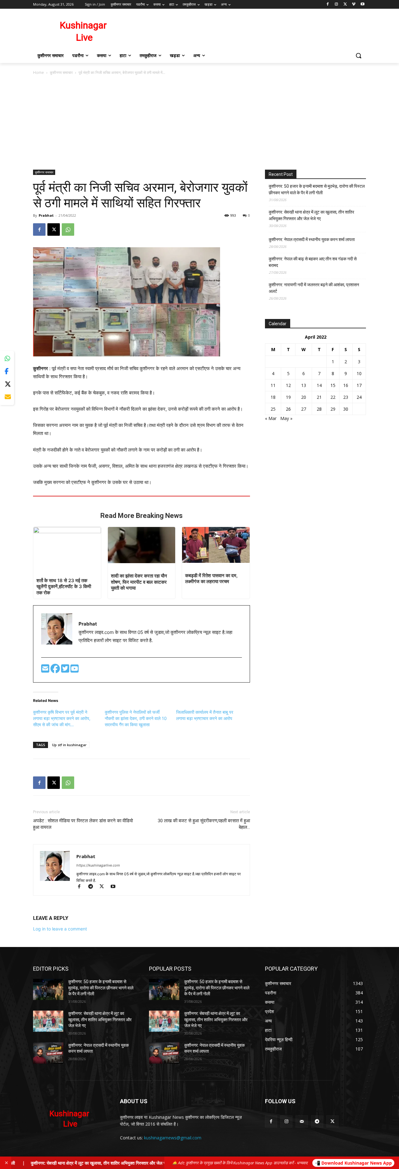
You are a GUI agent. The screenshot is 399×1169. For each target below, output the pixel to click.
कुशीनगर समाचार (61, 72)
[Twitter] (65, 670)
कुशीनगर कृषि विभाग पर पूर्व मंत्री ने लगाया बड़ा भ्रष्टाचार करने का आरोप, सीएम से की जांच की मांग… (61, 718)
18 (273, 397)
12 (288, 385)
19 (288, 397)
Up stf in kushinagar (69, 744)
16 (345, 385)
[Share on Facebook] (7, 371)
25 (273, 409)
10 (359, 373)
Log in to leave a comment (60, 928)
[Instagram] (336, 4)
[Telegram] (93, 887)
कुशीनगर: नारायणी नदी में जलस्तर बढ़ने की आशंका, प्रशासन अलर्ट (314, 288)
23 (345, 397)
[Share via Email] (7, 397)
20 (303, 397)
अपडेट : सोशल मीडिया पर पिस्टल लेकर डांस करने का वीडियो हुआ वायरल (83, 824)
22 (332, 397)
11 (273, 385)
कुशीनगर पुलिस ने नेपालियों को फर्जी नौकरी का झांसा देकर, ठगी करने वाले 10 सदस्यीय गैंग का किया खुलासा (136, 718)
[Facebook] (327, 4)
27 (303, 409)
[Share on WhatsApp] (7, 358)
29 (332, 409)
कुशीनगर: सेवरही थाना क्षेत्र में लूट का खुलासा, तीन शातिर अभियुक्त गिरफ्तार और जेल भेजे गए (311, 215)
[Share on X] (7, 384)
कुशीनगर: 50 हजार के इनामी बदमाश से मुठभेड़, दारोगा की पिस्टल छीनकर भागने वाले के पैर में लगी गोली (317, 189)
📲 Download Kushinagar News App (353, 1163)
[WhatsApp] (68, 229)
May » (286, 418)
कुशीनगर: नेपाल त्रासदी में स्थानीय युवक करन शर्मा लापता (312, 239)
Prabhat (46, 215)
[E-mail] (45, 670)
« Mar (270, 418)
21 (319, 397)
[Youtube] (362, 4)
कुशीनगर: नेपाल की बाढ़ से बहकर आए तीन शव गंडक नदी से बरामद (313, 262)
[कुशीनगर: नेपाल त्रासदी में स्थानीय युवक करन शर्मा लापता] (48, 1053)
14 (319, 385)
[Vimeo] (353, 4)
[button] (358, 55)
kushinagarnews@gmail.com (172, 1138)
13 (303, 385)
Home (38, 72)
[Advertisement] (199, 123)
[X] (345, 4)
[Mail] (302, 1121)
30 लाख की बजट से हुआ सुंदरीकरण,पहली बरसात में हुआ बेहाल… (204, 824)
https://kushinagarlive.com (98, 865)
